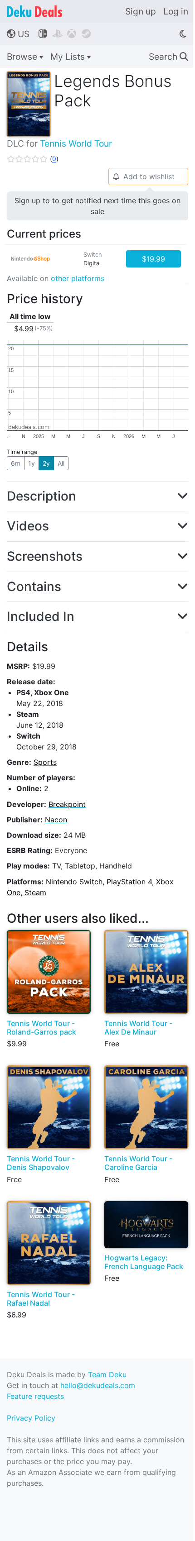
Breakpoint (67, 804)
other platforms (77, 278)
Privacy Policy (31, 1417)
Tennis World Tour (76, 143)
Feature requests (35, 1396)
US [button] (18, 34)
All (61, 463)
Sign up (140, 11)
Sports (45, 762)
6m (15, 463)
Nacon (56, 819)
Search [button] (168, 56)
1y (31, 463)
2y (46, 463)
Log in (175, 11)
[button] (32, 158)
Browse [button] (23, 56)
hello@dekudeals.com (97, 1385)
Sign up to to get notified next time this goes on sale (97, 206)
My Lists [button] (68, 56)
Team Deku (107, 1374)
